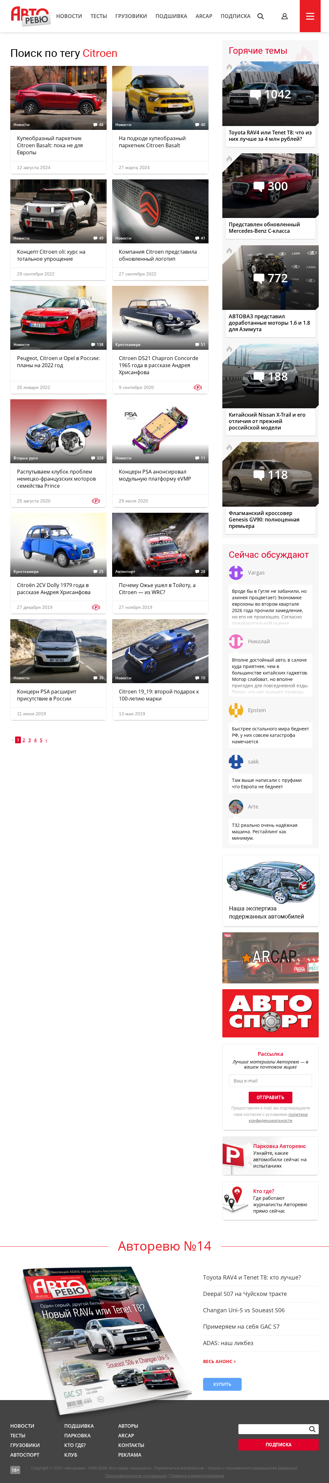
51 (203, 345)
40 (203, 125)
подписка (279, 1444)
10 (203, 678)
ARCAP (204, 16)
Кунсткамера (127, 345)
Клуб (70, 1454)
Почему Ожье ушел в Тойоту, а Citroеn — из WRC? (157, 589)
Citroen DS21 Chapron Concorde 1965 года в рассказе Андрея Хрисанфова (158, 365)
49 (101, 238)
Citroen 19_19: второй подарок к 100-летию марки (159, 695)
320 (100, 458)
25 (101, 572)
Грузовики (131, 16)
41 (203, 238)
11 (203, 458)
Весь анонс (217, 1361)
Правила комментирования (197, 1475)
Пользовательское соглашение (136, 1475)
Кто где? (75, 1445)
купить (222, 1384)
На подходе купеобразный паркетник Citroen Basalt (152, 142)
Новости (69, 16)
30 (101, 678)
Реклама (129, 1454)
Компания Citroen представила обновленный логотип (158, 255)
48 (101, 125)
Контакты (131, 1445)
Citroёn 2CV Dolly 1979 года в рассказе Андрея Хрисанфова (54, 589)
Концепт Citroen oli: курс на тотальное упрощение (51, 255)
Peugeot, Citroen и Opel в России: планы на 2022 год (58, 362)
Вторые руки (25, 458)
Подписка (236, 16)
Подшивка (171, 16)
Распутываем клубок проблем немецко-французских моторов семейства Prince (56, 478)
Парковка (77, 1435)
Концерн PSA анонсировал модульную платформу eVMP (155, 475)
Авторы (128, 1426)
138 (100, 345)
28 (203, 572)
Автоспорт (125, 572)
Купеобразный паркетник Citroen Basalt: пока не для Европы (50, 145)
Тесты (99, 16)
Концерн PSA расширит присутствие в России (46, 695)
